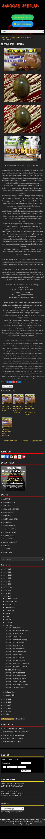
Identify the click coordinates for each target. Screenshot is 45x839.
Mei (7, 619)
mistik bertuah (8, 519)
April (7, 622)
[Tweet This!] (10, 382)
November (9, 601)
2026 (6, 569)
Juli (7, 613)
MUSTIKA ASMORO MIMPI (15, 688)
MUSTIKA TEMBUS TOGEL (15, 661)
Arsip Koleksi (7, 719)
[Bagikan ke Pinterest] (12, 386)
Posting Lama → (38, 441)
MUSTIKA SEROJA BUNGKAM (16, 640)
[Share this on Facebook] (7, 382)
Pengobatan (7, 535)
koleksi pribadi (15, 37)
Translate (18, 812)
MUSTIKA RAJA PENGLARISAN (16, 685)
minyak (5, 516)
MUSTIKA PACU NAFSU (14, 634)
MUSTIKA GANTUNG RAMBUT (16, 631)
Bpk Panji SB (27, 824)
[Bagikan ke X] (8, 386)
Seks (4, 545)
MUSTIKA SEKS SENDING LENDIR (15, 732)
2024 (6, 575)
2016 (6, 699)
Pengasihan (7, 529)
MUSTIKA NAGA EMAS (13, 655)
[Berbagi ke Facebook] (10, 386)
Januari (8, 695)
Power (5, 539)
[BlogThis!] (5, 386)
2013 (6, 708)
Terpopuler (19, 719)
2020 (6, 587)
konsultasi (6, 512)
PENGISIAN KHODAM (13, 670)
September (9, 607)
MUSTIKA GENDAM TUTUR (15, 652)
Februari (8, 692)
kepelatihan (7, 502)
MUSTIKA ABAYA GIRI (13, 637)
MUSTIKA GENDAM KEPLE (15, 673)
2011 (5, 714)
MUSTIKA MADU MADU (12, 742)
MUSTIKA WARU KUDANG (12, 738)
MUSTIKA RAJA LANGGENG (12, 44)
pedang (5, 522)
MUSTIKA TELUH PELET (14, 658)
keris (4, 506)
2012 (6, 711)
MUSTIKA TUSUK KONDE (14, 643)
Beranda (5, 37)
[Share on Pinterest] (16, 382)
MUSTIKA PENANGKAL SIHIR (16, 667)
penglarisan (7, 532)
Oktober (8, 604)
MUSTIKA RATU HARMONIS (15, 679)
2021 (6, 584)
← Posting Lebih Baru (9, 441)
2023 (6, 578)
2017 (6, 596)
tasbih (5, 549)
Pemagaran (7, 526)
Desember (9, 598)
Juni (7, 616)
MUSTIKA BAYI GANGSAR (14, 646)
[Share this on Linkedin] (19, 382)
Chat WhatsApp (23, 17)
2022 (6, 581)
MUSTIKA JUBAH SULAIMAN (16, 682)
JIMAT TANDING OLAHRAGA (13, 728)
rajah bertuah (8, 542)
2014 (5, 705)
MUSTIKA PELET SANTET (14, 649)
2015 (6, 702)
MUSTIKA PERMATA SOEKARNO (17, 664)
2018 (6, 593)
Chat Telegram (23, 24)
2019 (6, 590)
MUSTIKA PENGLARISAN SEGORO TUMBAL (18, 409)
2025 (6, 572)
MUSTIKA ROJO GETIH (13, 628)
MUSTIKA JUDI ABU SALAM (13, 735)
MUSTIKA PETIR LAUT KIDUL (6, 408)
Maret (7, 625)
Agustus (8, 610)
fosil (4, 499)
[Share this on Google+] (13, 382)
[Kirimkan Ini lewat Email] (3, 386)
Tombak (5, 552)
